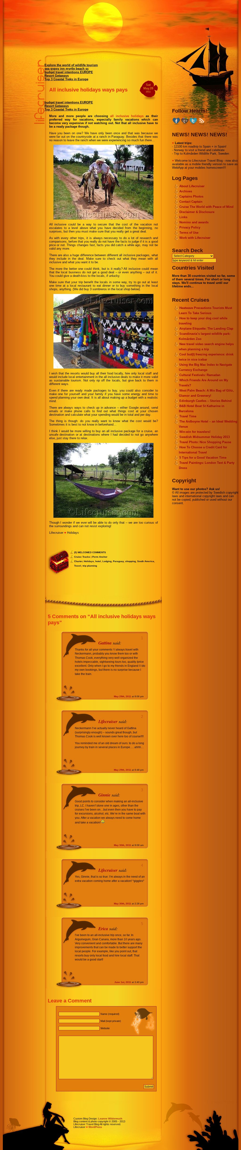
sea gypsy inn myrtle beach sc (66, 68)
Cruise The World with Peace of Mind (206, 207)
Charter (78, 561)
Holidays (89, 561)
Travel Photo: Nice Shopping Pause (205, 442)
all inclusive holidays (127, 116)
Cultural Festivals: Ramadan (199, 375)
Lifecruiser (107, 721)
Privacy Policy (189, 227)
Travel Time (187, 416)
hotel (98, 561)
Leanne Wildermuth (110, 1118)
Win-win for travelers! (194, 432)
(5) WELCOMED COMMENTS (90, 552)
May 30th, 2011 (122, 845)
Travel (77, 565)
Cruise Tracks (82, 557)
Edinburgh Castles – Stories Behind (205, 401)
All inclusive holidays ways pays (88, 90)
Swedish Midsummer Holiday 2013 (204, 437)
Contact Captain (190, 201)
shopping (130, 561)
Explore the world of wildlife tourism (71, 65)
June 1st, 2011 (122, 982)
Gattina (105, 643)
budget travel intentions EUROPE (68, 72)
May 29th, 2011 (122, 696)
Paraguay (118, 561)
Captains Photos (191, 196)
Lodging (107, 561)
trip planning (90, 565)
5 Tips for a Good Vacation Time (202, 457)
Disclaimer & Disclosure (196, 212)
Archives (185, 191)
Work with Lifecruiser (194, 238)
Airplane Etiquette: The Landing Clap (206, 328)
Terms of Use (188, 232)
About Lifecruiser (192, 186)
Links (183, 217)
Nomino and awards (194, 222)
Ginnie (104, 795)
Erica (103, 928)
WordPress (95, 1127)
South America (145, 561)
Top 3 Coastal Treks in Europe (66, 79)
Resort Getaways (56, 75)
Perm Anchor (99, 557)
